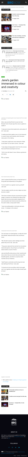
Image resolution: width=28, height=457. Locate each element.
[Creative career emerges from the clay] (6, 17)
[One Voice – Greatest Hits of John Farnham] (6, 28)
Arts (2, 399)
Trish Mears (4, 91)
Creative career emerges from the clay (18, 15)
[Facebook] (7, 94)
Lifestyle (2, 7)
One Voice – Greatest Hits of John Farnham (18, 25)
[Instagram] (12, 447)
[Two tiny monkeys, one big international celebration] (6, 39)
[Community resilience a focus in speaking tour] (4, 391)
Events (3, 393)
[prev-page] (2, 409)
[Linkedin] (10, 94)
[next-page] (4, 409)
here (9, 438)
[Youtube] (19, 447)
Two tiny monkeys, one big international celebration (19, 36)
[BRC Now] (14, 2)
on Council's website (18, 436)
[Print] (13, 94)
